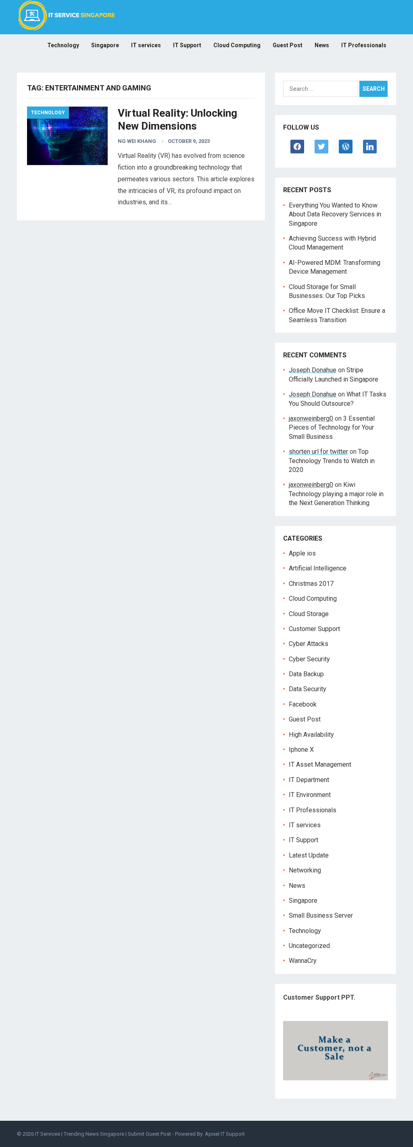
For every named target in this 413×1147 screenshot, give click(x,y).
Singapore (105, 45)
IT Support (187, 45)
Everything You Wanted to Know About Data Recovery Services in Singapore (335, 214)
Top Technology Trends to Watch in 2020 (332, 461)
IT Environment (310, 795)
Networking (305, 870)
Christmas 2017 (311, 583)
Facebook (303, 704)
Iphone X (301, 749)
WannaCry (303, 961)
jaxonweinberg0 (311, 418)
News (322, 45)
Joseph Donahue (312, 370)
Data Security (307, 689)
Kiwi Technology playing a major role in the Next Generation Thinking (336, 494)
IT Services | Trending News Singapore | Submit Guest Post (103, 1134)
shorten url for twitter (318, 451)
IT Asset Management (320, 764)
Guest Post (287, 45)
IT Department (309, 780)
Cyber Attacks (308, 644)
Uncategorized (309, 946)
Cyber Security (309, 659)
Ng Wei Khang (137, 141)
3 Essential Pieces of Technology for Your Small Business (332, 427)
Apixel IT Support (225, 1134)
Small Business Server (321, 915)
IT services (146, 45)
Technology (63, 45)
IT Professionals (363, 45)
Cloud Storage (309, 614)
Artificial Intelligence (317, 568)
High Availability (311, 734)
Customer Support (314, 629)
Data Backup (306, 674)
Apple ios (302, 553)
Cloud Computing (237, 45)
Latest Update (309, 855)
